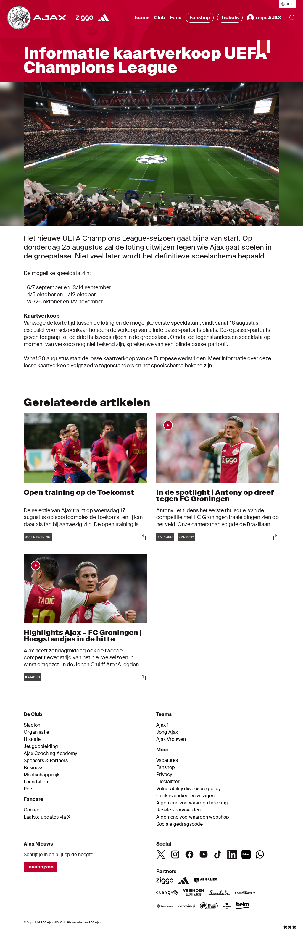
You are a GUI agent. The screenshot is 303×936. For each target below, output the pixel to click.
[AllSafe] (209, 906)
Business (33, 768)
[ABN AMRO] (205, 880)
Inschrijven (40, 867)
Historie (32, 739)
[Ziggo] (84, 17)
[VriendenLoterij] (193, 893)
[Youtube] (203, 854)
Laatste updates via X (47, 817)
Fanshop (199, 17)
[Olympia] (186, 906)
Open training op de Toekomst (79, 492)
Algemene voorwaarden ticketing (192, 803)
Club (159, 17)
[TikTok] (218, 854)
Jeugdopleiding (41, 746)
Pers (28, 789)
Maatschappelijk (41, 775)
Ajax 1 (162, 725)
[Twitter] (161, 854)
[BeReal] (246, 854)
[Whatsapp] (260, 854)
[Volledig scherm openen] (275, 218)
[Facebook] (189, 854)
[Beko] (242, 906)
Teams (141, 17)
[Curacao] (167, 893)
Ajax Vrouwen (171, 739)
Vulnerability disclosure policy (188, 789)
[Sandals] (219, 893)
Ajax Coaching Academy (50, 753)
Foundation (36, 782)
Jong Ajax (167, 732)
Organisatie (36, 732)
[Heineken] (227, 906)
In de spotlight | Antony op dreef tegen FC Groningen (215, 495)
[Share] (143, 537)
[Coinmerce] (164, 906)
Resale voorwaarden (178, 810)
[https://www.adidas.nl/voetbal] (103, 17)
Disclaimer (168, 782)
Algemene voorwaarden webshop (192, 817)
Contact (32, 810)
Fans (175, 17)
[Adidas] (183, 880)
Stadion (32, 725)
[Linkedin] (232, 854)
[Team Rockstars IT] (245, 893)
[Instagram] (175, 854)
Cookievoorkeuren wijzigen (185, 795)
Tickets (230, 17)
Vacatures (167, 760)
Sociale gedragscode (179, 824)
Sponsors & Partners (46, 761)
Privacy (164, 774)
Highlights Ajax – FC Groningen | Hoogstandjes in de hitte (83, 636)
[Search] (292, 17)
